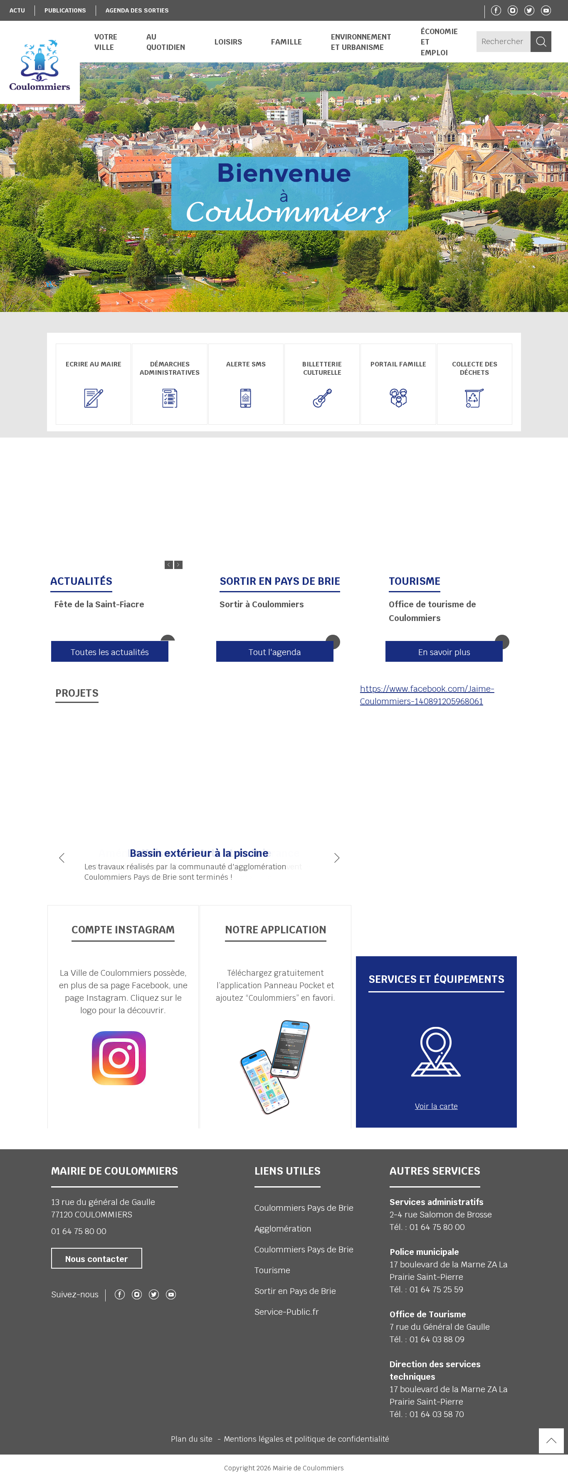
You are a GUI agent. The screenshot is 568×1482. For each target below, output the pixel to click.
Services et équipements (436, 979)
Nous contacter (96, 1259)
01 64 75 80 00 (78, 1231)
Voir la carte (436, 1106)
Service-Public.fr (286, 1311)
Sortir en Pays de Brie (295, 1291)
